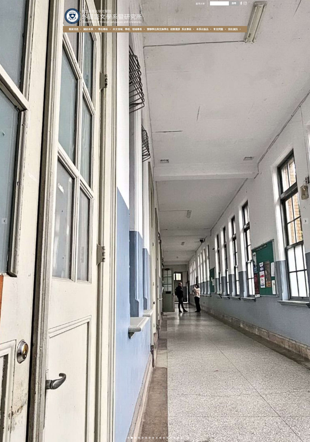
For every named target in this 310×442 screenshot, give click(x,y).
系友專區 (186, 29)
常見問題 (218, 29)
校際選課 (175, 29)
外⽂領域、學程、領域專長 (127, 29)
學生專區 (103, 29)
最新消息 (73, 29)
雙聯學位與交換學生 (158, 29)
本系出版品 (202, 29)
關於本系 (88, 29)
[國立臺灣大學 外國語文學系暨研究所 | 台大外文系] (104, 15)
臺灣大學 (200, 3)
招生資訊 (233, 29)
